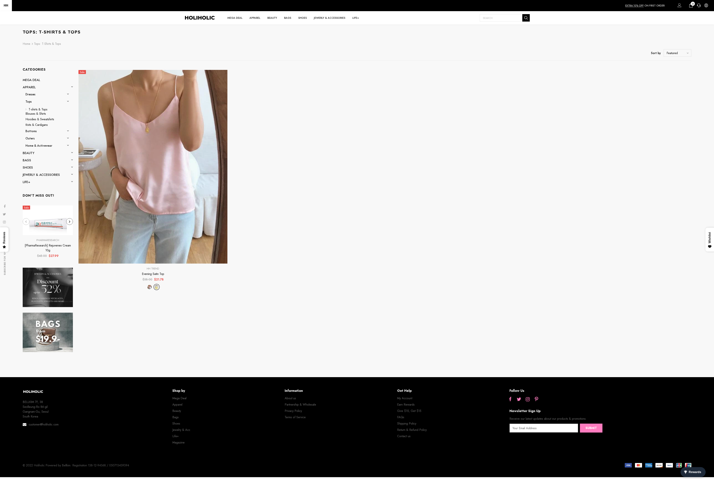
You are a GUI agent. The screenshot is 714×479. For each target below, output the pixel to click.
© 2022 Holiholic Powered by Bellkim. (47, 465)
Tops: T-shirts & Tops (47, 44)
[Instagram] (527, 399)
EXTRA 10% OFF (634, 5)
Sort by (656, 53)
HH (6, 5)
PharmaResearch (47, 240)
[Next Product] (69, 221)
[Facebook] (510, 399)
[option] (48, 232)
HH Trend (153, 268)
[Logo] (199, 18)
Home (26, 44)
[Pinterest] (536, 399)
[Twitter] (519, 399)
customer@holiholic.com (44, 424)
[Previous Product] (26, 221)
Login (678, 6)
